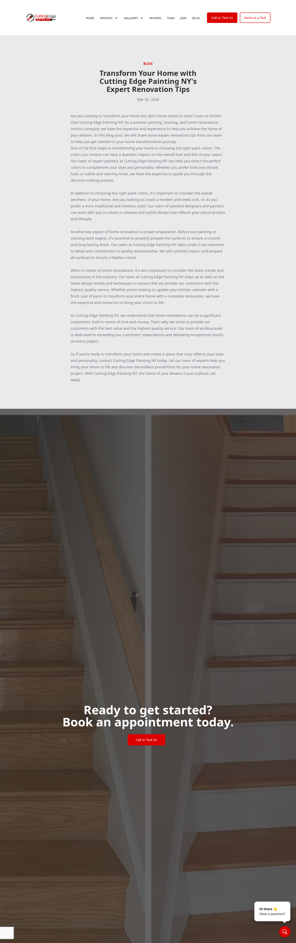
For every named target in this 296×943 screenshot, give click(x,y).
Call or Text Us (222, 17)
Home (90, 18)
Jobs (183, 18)
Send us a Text (255, 17)
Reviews (155, 18)
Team (171, 18)
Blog (196, 18)
